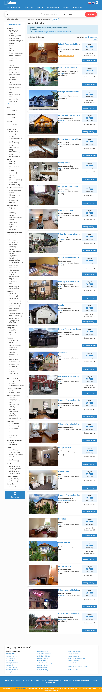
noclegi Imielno (73, 654)
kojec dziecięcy (15, 345)
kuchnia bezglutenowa (15, 250)
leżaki (12, 220)
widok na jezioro (15, 469)
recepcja (13, 281)
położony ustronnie (13, 432)
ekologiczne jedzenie (13, 246)
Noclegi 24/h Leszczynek (68, 91)
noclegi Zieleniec (73, 661)
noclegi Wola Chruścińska (76, 658)
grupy (12, 486)
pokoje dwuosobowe (14, 142)
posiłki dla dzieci (16, 262)
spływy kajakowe (16, 313)
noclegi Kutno (10, 654)
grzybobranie (15, 303)
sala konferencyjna (15, 403)
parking (13, 173)
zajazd (11, 92)
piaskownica (14, 361)
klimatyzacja (14, 195)
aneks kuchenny (15, 190)
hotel (11, 48)
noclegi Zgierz (11, 672)
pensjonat (12, 70)
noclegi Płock (10, 665)
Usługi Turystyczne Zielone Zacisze (72, 234)
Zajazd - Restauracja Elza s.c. (70, 44)
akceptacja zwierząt (13, 162)
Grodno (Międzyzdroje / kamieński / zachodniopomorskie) (52, 32)
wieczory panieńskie (14, 415)
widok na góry (15, 466)
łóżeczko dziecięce (13, 353)
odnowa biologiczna (16, 63)
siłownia (13, 335)
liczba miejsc (11, 114)
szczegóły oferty (88, 60)
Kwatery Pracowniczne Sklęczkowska (74, 400)
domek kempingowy (16, 41)
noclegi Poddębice (12, 670)
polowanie (13, 311)
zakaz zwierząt (15, 185)
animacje (13, 340)
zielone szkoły (15, 418)
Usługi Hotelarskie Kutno (68, 424)
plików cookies (20, 688)
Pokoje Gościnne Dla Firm (69, 115)
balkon (12, 192)
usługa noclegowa (15, 87)
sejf (11, 284)
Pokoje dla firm (64, 447)
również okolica (12, 19)
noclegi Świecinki (73, 656)
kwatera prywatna (15, 55)
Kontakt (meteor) (22, 681)
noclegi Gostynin (11, 656)
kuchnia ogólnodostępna (15, 216)
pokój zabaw (14, 366)
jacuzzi (12, 330)
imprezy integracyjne (14, 399)
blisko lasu (14, 426)
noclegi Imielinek (42, 665)
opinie (95, 39)
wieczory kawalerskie (14, 410)
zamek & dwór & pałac (14, 95)
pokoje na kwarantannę (14, 460)
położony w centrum (13, 436)
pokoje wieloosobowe (15, 155)
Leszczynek (62, 97)
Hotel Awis (62, 353)
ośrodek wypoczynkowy (14, 66)
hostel (11, 45)
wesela (12, 407)
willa (10, 90)
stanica (11, 82)
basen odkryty (15, 298)
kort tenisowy (14, 308)
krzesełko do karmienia (13, 349)
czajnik (12, 208)
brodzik (13, 343)
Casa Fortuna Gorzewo (67, 68)
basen (12, 293)
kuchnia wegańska (13, 254)
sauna (12, 332)
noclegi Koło (10, 660)
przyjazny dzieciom (13, 372)
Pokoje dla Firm (64, 566)
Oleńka (61, 305)
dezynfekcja (14, 450)
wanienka (13, 376)
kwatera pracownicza (16, 53)
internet (13, 170)
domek (11, 43)
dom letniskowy (14, 38)
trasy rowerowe (15, 316)
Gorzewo (61, 73)
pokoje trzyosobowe (14, 151)
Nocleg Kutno (64, 163)
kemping (12, 50)
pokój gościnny (14, 72)
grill (11, 210)
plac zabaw (14, 364)
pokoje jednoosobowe (15, 146)
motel (11, 60)
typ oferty (10, 28)
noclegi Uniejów (11, 667)
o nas (66, 681)
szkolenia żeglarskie (13, 444)
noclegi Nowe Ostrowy (44, 663)
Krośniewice (62, 120)
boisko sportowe (15, 301)
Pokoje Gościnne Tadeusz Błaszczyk (73, 186)
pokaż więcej (11, 104)
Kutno (60, 49)
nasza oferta (74, 681)
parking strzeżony (13, 176)
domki (12, 134)
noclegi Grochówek (43, 656)
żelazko (12, 202)
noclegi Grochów (42, 658)
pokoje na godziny (13, 273)
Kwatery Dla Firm (65, 210)
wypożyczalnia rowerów (14, 322)
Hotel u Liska (63, 471)
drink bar (13, 242)
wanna (12, 237)
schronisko (12, 80)
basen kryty (14, 296)
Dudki (60, 310)
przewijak (13, 369)
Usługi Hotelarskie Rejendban (70, 590)
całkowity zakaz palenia (14, 167)
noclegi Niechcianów (44, 654)
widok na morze (15, 473)
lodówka (13, 222)
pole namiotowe (14, 75)
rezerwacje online (15, 24)
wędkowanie (14, 318)
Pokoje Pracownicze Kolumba (70, 329)
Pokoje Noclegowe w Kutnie (70, 139)
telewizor (13, 200)
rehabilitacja (14, 182)
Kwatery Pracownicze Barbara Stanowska (75, 495)
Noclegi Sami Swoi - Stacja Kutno (71, 376)
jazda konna (14, 306)
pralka (12, 234)
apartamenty (14, 131)
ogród (12, 229)
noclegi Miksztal (42, 651)
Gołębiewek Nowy (64, 500)
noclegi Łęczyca (11, 658)
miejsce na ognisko (13, 226)
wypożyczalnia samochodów (14, 287)
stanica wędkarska (15, 85)
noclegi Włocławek (12, 663)
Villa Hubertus (64, 542)
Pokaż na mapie (15, 497)
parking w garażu (16, 180)
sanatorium (13, 77)
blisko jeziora (14, 423)
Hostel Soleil (63, 519)
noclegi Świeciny (42, 670)
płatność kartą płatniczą (14, 480)
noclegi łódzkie (72, 669)
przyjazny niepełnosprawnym (16, 384)
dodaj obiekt (86, 681)
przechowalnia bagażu (14, 278)
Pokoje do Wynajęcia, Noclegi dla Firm (74, 258)
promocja (10, 121)
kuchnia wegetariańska (15, 259)
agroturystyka (13, 31)
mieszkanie (13, 58)
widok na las (14, 471)
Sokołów (61, 239)
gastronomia (13, 99)
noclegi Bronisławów (74, 651)
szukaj (92, 14)
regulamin (35, 681)
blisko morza (14, 428)
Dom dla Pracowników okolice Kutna (73, 614)
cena (8, 107)
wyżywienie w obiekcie (13, 266)
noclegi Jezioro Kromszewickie (78, 666)
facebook (10, 681)
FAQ (42, 681)
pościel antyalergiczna (15, 391)
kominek (13, 213)
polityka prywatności (53, 681)
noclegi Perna (41, 661)
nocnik (12, 356)
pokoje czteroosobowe (15, 137)
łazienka (13, 197)
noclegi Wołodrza (42, 667)
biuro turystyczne (15, 36)
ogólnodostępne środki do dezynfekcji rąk (16, 454)
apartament (13, 33)
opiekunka (13, 359)
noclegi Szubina (73, 663)
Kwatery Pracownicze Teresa (70, 281)
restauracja (13, 101)
